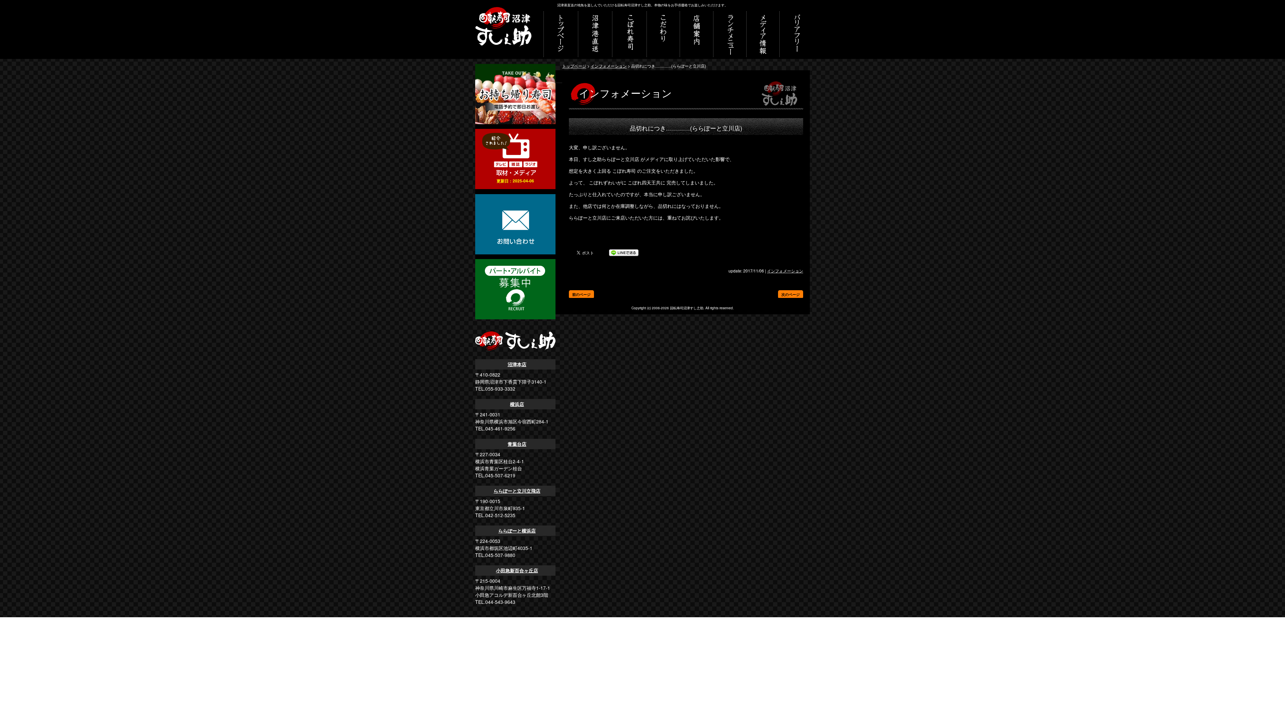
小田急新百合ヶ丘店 (517, 570)
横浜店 (517, 404)
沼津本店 (517, 364)
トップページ (574, 66)
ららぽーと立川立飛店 (517, 490)
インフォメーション (609, 66)
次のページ (790, 294)
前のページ (581, 294)
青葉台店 (517, 443)
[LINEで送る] (623, 252)
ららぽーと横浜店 (517, 530)
